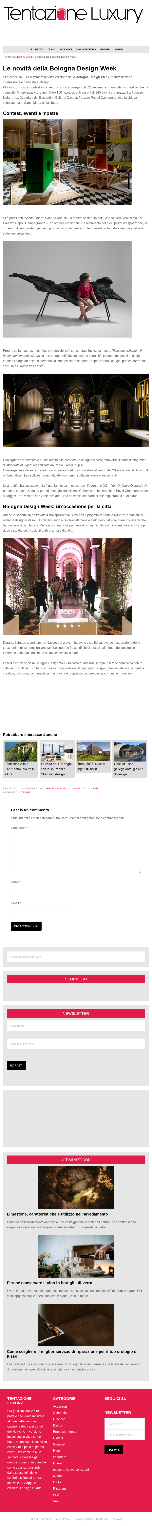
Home (90, 1519)
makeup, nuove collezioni (71, 1469)
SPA (56, 1495)
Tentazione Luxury (76, 14)
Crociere (59, 1419)
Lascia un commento (85, 788)
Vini (56, 1501)
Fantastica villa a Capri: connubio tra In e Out (20, 769)
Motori (57, 1476)
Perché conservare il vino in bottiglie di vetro (49, 1283)
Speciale (116, 1519)
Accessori (60, 1406)
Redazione (102, 1519)
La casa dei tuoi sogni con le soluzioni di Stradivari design (56, 769)
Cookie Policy (62, 1519)
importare (59, 1457)
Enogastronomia (64, 1431)
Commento (19, 828)
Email (16, 903)
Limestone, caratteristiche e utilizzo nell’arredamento (57, 1214)
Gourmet (59, 1444)
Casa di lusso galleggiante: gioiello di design (128, 769)
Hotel (57, 1450)
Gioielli (58, 1438)
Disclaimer (79, 1519)
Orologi (58, 1482)
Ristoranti (59, 1488)
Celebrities (60, 1412)
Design (25, 792)
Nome (16, 882)
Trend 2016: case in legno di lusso (91, 766)
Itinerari (58, 1463)
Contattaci (46, 1519)
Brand (34, 1519)
